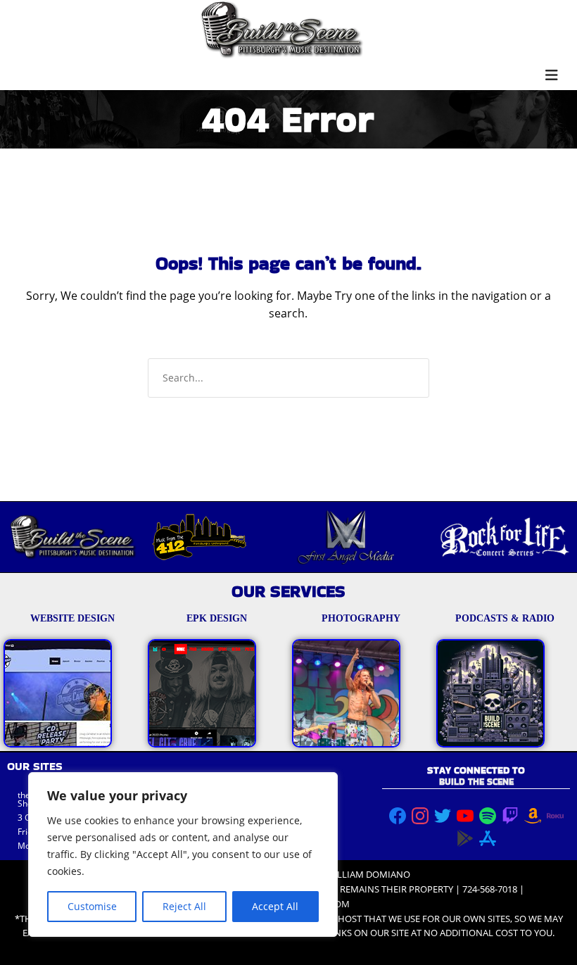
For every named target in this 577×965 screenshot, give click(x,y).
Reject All (184, 906)
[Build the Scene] (281, 29)
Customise (92, 906)
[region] (183, 854)
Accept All (275, 906)
